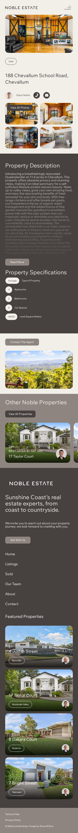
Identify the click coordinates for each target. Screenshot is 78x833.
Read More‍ (17, 262)
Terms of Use (12, 814)
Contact (11, 604)
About (10, 594)
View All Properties (20, 414)
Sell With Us (17, 540)
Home (10, 554)
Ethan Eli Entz (46, 826)
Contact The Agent (22, 342)
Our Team (13, 584)
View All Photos (19, 107)
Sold (9, 574)
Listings (11, 564)
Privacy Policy (13, 820)
